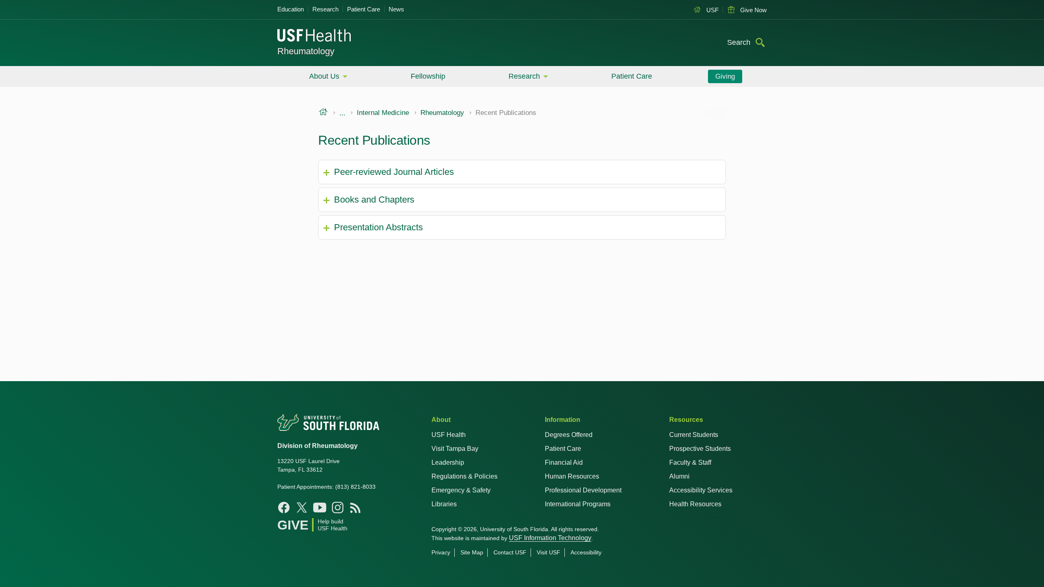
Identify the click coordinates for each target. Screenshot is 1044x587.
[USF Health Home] (314, 36)
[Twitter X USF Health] (301, 507)
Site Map (471, 552)
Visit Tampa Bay (454, 448)
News (396, 9)
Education (290, 9)
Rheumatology (305, 51)
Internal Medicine (383, 113)
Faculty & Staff (690, 462)
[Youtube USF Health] (319, 507)
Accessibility (586, 552)
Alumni (679, 476)
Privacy (440, 552)
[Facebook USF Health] (283, 507)
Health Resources (695, 504)
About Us (324, 76)
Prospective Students (700, 448)
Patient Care (363, 9)
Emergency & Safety (461, 490)
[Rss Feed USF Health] (355, 507)
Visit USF (548, 552)
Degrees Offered (569, 434)
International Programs (577, 504)
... (342, 113)
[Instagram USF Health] (337, 507)
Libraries (444, 504)
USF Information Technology (550, 537)
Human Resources (572, 476)
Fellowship (428, 76)
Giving (725, 76)
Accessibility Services (700, 490)
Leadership (447, 462)
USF (712, 10)
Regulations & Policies (464, 476)
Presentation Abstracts (378, 227)
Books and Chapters (374, 199)
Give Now (753, 10)
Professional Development (583, 490)
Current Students (693, 434)
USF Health (448, 434)
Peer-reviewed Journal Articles (394, 172)
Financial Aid (564, 462)
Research (325, 9)
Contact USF (509, 552)
